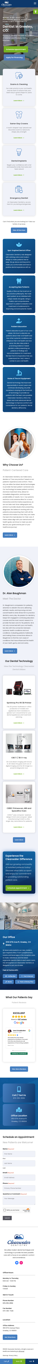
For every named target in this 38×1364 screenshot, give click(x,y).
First (4, 1158)
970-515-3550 (8, 1303)
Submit (7, 1218)
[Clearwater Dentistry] (6, 3)
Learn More (19, 840)
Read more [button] (11, 1045)
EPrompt (21, 1351)
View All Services (19, 230)
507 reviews (22, 1019)
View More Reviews (19, 1069)
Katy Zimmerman (19, 1031)
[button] (35, 11)
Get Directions (10, 1337)
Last (4, 1168)
